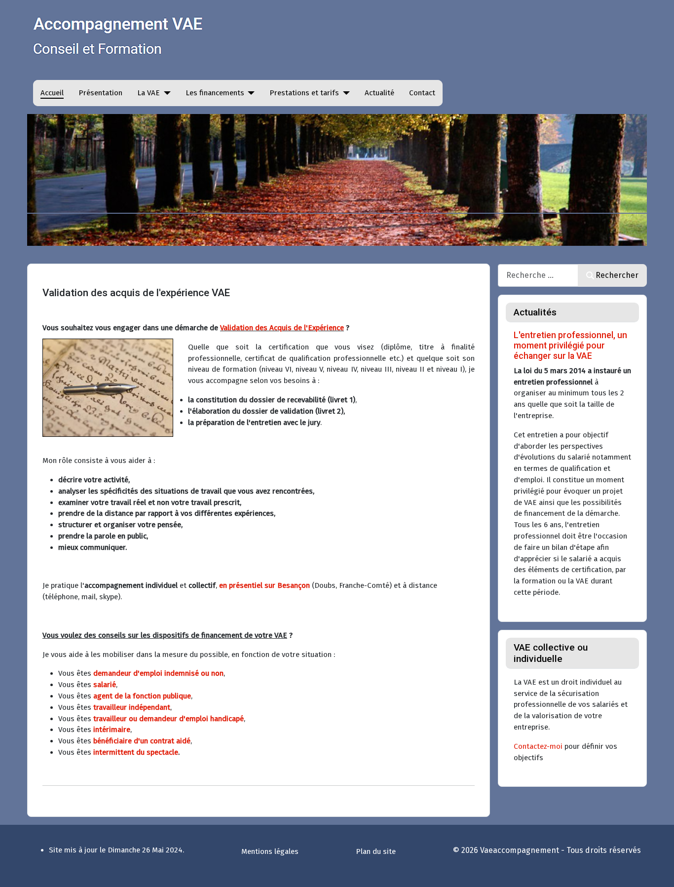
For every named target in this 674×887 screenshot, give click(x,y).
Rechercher (617, 275)
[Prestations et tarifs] (344, 93)
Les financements (215, 92)
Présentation (100, 92)
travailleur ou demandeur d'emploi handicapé (168, 718)
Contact (422, 92)
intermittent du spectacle (135, 752)
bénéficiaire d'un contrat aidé (141, 740)
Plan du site (376, 851)
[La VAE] (165, 93)
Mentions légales (270, 851)
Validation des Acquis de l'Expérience (282, 327)
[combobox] (538, 275)
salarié (104, 684)
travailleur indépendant (131, 707)
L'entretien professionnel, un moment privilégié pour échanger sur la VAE (570, 345)
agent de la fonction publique (142, 696)
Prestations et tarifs (304, 92)
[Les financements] (249, 93)
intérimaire (111, 729)
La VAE (148, 92)
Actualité (379, 92)
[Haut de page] (656, 868)
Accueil (52, 92)
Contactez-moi (538, 746)
